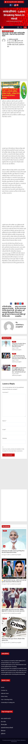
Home (2, 687)
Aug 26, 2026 (15, 373)
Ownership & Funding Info (8, 702)
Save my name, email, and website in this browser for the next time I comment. (13, 450)
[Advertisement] (14, 63)
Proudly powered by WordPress (10, 740)
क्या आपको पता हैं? (6, 31)
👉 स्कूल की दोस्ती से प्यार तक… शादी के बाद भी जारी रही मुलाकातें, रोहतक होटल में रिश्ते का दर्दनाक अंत (19, 357)
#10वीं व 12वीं (19, 41)
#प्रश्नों (16, 43)
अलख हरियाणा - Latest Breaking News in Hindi (14, 15)
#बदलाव (20, 43)
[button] (21, 27)
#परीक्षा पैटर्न (10, 43)
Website (4, 438)
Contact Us (4, 690)
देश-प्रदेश (3, 721)
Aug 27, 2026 (15, 348)
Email (4, 429)
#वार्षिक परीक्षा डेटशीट (12, 44)
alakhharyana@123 (13, 39)
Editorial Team (5, 693)
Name (4, 421)
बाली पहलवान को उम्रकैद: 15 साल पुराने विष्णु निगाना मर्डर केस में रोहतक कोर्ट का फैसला (19, 345)
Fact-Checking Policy (7, 699)
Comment (5, 392)
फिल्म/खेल (4, 724)
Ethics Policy (4, 696)
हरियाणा (11, 31)
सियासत (3, 731)
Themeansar (14, 741)
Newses (22, 740)
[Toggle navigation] (18, 27)
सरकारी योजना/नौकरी (7, 728)
